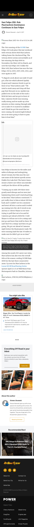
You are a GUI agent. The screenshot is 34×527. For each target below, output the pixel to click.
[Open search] (30, 15)
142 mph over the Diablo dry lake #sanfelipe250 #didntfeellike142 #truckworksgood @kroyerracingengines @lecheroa (16, 158)
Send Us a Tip (8, 480)
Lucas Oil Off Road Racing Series (14, 266)
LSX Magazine (23, 519)
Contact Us (22, 476)
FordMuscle (7, 519)
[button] (17, 41)
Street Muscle (23, 524)
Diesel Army (22, 510)
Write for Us (22, 480)
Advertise (6, 485)
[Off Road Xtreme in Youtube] (14, 470)
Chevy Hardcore (8, 510)
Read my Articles (17, 419)
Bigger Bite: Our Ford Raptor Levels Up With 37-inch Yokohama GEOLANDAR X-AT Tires (16, 315)
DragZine (6, 514)
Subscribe (24, 366)
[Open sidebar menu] (3, 15)
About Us (6, 476)
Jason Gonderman (8, 330)
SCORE (23, 47)
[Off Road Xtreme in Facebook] (9, 470)
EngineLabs (22, 514)
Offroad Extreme (9, 524)
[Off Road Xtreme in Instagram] (5, 470)
